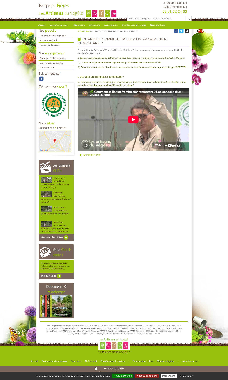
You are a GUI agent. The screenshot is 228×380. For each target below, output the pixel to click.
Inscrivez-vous (48, 276)
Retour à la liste (92, 155)
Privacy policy (186, 376)
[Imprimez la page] (186, 31)
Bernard (54, 6)
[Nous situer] (55, 141)
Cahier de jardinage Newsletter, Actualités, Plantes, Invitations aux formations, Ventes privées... (55, 266)
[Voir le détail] (46, 180)
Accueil (41, 25)
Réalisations (79, 25)
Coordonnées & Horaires (134, 25)
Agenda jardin (111, 25)
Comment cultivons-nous (54, 361)
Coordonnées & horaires (112, 361)
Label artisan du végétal (51, 63)
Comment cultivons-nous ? (53, 58)
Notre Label (91, 361)
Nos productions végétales (53, 35)
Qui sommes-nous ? (59, 25)
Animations (94, 25)
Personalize (168, 376)
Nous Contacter (158, 25)
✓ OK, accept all (123, 376)
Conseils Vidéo (84, 31)
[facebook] (41, 79)
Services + (76, 361)
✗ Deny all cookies (146, 376)
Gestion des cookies (143, 361)
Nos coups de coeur (49, 45)
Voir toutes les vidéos (52, 237)
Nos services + (47, 67)
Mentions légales (165, 361)
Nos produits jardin (49, 40)
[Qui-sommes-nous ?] (54, 104)
